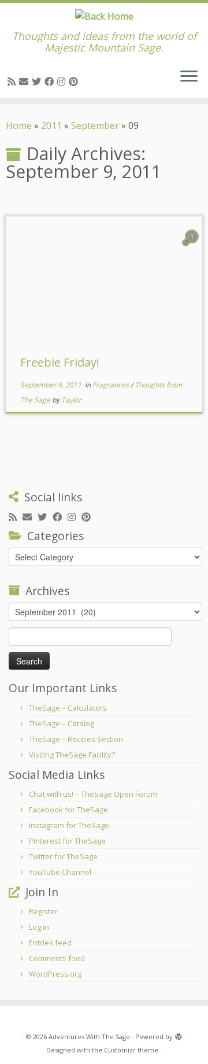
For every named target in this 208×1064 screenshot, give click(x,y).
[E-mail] (25, 81)
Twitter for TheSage (63, 856)
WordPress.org (55, 974)
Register (43, 911)
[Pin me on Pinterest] (75, 81)
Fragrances (111, 385)
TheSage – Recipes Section (76, 739)
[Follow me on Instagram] (63, 81)
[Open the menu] (189, 77)
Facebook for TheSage (68, 809)
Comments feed (57, 958)
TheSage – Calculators (68, 708)
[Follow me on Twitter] (38, 81)
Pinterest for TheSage (67, 841)
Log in (39, 927)
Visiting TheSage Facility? (72, 754)
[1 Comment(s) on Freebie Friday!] (193, 247)
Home (19, 125)
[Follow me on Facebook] (50, 81)
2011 (51, 125)
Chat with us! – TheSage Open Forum (93, 794)
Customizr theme (131, 1049)
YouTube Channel (60, 872)
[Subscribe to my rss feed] (13, 81)
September (95, 125)
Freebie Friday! (59, 362)
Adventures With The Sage (89, 1036)
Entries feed (50, 942)
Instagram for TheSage (69, 825)
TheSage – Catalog (61, 723)
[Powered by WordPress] (178, 1034)
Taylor (71, 400)
